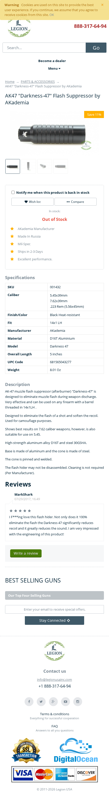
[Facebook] (29, 701)
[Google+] (53, 701)
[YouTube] (65, 701)
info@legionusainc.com (54, 679)
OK (51, 14)
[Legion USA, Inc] (19, 26)
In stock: (54, 211)
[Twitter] (41, 701)
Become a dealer (52, 61)
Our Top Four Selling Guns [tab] (29, 595)
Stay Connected (52, 620)
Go (96, 47)
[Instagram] (77, 701)
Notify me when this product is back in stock (52, 192)
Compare (77, 202)
